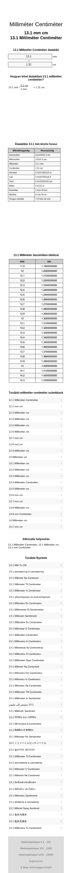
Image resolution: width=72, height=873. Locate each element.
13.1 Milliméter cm (19, 463)
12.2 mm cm (16, 406)
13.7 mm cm (16, 501)
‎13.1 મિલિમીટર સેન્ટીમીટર (22, 789)
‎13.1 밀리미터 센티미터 (22, 749)
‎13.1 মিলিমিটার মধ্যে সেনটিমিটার (22, 717)
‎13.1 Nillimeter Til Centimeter (25, 584)
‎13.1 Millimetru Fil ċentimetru (25, 654)
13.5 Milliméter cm (19, 488)
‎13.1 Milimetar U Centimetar (24, 628)
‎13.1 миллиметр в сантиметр (25, 762)
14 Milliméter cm (18, 520)
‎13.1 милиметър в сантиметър (26, 571)
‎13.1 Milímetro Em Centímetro (25, 673)
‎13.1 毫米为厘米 (18, 814)
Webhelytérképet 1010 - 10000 (36, 854)
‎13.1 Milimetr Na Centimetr (24, 577)
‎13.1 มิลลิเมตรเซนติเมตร (22, 782)
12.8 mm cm (16, 444)
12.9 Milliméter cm (19, 450)
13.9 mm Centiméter (20, 514)
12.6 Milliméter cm (19, 431)
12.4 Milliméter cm (19, 419)
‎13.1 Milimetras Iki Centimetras (26, 647)
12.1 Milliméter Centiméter (23, 400)
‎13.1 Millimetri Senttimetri (23, 615)
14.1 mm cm (16, 526)
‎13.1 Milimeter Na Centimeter (25, 685)
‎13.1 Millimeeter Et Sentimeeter (26, 609)
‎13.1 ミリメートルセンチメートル (27, 743)
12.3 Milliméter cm (19, 412)
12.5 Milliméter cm (19, 425)
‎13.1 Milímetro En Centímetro (25, 603)
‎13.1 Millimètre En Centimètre (25, 622)
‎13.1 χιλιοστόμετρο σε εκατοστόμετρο (29, 596)
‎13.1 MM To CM (18, 565)
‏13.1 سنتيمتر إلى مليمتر (21, 704)
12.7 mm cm (16, 438)
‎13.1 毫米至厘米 (18, 821)
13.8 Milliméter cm (19, 507)
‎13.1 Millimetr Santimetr (22, 711)
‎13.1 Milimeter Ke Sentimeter (25, 736)
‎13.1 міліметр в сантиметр (24, 801)
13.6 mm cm (16, 495)
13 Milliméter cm (18, 457)
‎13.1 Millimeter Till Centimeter (25, 692)
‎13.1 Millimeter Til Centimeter (25, 756)
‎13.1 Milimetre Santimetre (23, 795)
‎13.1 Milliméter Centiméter (23, 635)
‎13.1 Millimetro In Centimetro (25, 641)
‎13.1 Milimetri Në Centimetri (24, 775)
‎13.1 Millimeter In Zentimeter (25, 590)
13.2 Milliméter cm (19, 469)
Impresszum (36, 861)
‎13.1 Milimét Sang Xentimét (24, 808)
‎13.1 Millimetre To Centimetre (25, 828)
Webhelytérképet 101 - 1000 (36, 848)
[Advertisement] (36, 9)
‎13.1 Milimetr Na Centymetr (24, 666)
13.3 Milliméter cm (19, 476)
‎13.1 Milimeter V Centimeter (24, 769)
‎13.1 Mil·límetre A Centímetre (25, 723)
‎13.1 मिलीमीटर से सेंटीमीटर (21, 730)
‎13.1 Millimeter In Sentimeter (25, 698)
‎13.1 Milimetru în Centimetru (24, 679)
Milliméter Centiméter (36, 24)
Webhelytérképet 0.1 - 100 (36, 842)
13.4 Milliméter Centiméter (23, 482)
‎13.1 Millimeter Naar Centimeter (26, 660)
